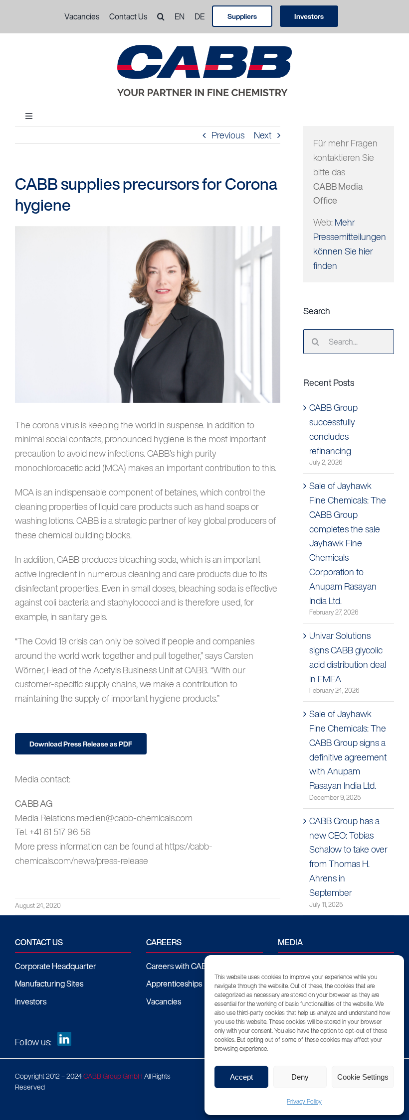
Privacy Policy (304, 1101)
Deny (300, 1077)
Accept (241, 1077)
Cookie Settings (363, 1077)
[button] (156, 17)
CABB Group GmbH (113, 1076)
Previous (227, 134)
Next (262, 134)
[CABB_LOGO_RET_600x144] (204, 49)
